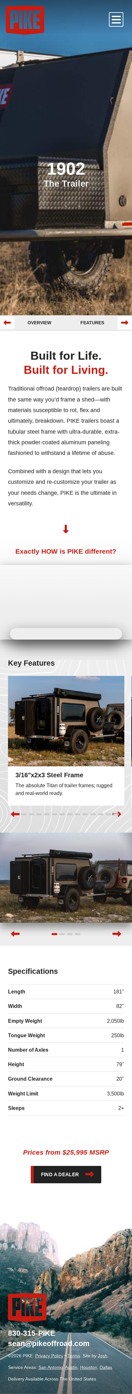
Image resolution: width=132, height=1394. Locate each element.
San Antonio (50, 1367)
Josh (102, 1355)
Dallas (106, 1367)
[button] (116, 19)
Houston (88, 1367)
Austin (71, 1367)
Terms (73, 1355)
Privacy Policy (49, 1355)
